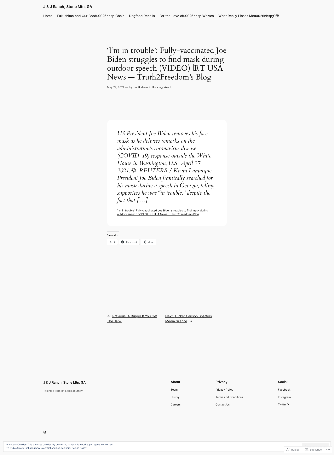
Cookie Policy (79, 447)
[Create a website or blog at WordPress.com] (44, 432)
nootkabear (141, 87)
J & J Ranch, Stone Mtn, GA (67, 6)
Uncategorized (161, 87)
